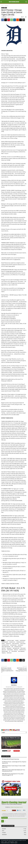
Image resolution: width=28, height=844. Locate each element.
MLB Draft (3, 648)
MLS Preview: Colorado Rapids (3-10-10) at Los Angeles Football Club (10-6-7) (7, 670)
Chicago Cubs (8, 643)
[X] (5, 20)
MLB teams (16, 649)
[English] (7, 730)
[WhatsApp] (11, 20)
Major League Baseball (6, 646)
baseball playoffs (5, 641)
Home (2, 5)
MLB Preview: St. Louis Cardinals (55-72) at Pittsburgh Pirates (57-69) (21, 669)
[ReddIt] (17, 20)
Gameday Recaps (13, 645)
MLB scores (4, 649)
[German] (10, 730)
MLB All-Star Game (18, 646)
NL (9, 651)
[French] (9, 730)
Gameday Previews (5, 645)
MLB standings (10, 649)
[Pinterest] (8, 20)
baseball (16, 640)
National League (5, 651)
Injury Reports (20, 645)
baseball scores (12, 641)
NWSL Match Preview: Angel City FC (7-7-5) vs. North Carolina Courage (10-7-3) (12, 774)
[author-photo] (14, 683)
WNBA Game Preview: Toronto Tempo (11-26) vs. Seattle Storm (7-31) (13, 766)
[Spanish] (17, 730)
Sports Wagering (21, 651)
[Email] (20, 20)
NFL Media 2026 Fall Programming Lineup (10, 759)
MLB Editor (4, 16)
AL (5, 640)
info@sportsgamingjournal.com (16, 807)
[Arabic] (2, 730)
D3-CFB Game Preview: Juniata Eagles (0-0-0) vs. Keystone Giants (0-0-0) (14, 762)
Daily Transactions (15, 643)
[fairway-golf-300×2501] (11, 795)
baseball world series (20, 641)
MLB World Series (23, 649)
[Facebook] (2, 20)
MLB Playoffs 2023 (16, 648)
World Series (9, 652)
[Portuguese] (14, 730)
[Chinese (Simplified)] (4, 730)
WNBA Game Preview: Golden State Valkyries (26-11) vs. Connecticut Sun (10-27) (13, 770)
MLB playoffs (9, 648)
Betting (3, 643)
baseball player (22, 640)
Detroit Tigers (22, 643)
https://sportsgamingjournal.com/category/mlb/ (14, 686)
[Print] (23, 20)
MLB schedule (23, 648)
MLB (6, 7)
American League (11, 640)
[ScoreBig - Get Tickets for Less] (11, 752)
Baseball (6, 5)
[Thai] (19, 730)
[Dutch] (5, 730)
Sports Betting (14, 651)
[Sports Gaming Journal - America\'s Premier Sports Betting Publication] (14, 1)
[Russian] (16, 730)
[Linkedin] (14, 20)
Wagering (3, 652)
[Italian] (12, 730)
